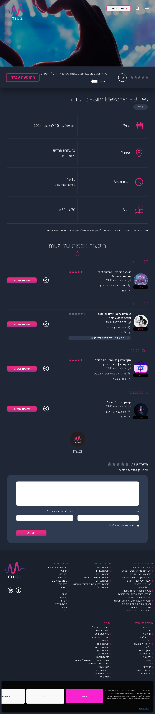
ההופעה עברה (23, 77)
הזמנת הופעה (102, 657)
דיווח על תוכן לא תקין (98, 663)
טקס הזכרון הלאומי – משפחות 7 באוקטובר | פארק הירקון (112, 362)
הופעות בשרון (102, 571)
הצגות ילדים (145, 653)
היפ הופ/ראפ (145, 637)
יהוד (65, 591)
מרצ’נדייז (105, 640)
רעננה (64, 594)
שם (137, 511)
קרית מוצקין (61, 604)
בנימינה (63, 597)
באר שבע (62, 577)
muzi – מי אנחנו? (100, 627)
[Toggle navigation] (145, 8)
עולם (148, 660)
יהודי (149, 663)
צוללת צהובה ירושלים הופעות (137, 591)
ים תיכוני (147, 634)
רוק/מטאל (146, 627)
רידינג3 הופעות (144, 587)
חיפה (64, 610)
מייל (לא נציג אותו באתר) (61, 511)
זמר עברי (147, 657)
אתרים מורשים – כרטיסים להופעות (92, 660)
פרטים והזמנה (22, 280)
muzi (77, 451)
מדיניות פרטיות (144, 708)
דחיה (45, 696)
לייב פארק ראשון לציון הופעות (136, 604)
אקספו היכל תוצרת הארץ (139, 581)
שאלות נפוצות (102, 634)
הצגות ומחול (145, 673)
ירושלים (63, 574)
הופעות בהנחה (102, 647)
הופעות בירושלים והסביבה (96, 577)
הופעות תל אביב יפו (57, 567)
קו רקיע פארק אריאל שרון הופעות (134, 594)
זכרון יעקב (62, 584)
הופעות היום (103, 653)
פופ (149, 630)
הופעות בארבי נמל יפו (140, 574)
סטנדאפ (147, 667)
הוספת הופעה (118, 8)
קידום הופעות (102, 630)
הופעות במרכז (102, 567)
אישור (85, 696)
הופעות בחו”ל (102, 587)
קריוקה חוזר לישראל (119, 402)
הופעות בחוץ (103, 650)
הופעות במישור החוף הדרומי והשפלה (91, 584)
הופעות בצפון (102, 574)
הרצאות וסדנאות (143, 670)
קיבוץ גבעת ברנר (59, 581)
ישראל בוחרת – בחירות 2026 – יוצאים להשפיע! (113, 274)
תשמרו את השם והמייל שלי (122, 525)
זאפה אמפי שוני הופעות (139, 597)
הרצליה (63, 571)
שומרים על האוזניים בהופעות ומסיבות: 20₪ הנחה (114, 316)
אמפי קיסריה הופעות (141, 607)
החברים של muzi (100, 637)
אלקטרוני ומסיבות (142, 644)
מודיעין (64, 587)
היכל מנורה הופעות (142, 567)
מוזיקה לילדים (144, 650)
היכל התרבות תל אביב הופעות (136, 571)
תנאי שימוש (103, 667)
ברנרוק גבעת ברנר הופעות (138, 610)
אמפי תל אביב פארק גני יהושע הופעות (132, 601)
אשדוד (64, 601)
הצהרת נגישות (102, 673)
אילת (64, 607)
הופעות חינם (103, 644)
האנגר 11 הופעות (142, 584)
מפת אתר (104, 677)
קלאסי (148, 647)
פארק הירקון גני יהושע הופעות (136, 577)
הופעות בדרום (102, 581)
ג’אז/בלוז (147, 640)
